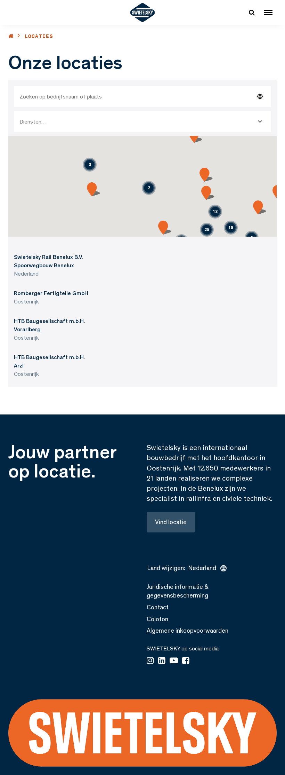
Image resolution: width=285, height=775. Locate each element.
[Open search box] (251, 12)
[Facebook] (185, 661)
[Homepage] (142, 12)
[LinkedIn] (161, 661)
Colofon (157, 619)
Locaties (39, 36)
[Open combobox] (260, 121)
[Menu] (268, 12)
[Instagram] (150, 661)
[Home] (11, 36)
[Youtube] (174, 661)
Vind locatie (171, 522)
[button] (149, 188)
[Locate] (260, 96)
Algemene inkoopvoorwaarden (187, 630)
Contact (158, 607)
